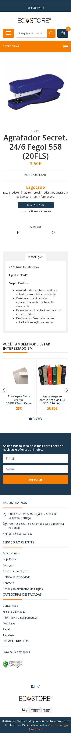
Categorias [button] (11, 46)
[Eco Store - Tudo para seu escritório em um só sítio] (34, 20)
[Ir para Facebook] (32, 686)
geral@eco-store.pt (20, 533)
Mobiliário (9, 623)
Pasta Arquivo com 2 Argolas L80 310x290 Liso (52, 399)
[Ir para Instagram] (38, 686)
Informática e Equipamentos (20, 617)
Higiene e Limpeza (14, 611)
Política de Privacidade (16, 577)
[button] (30, 419)
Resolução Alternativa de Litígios (23, 589)
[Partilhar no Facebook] (18, 232)
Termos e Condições (15, 571)
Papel (6, 629)
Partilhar (35, 227)
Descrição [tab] (35, 257)
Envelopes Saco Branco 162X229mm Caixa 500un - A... (19, 401)
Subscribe (36, 479)
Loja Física (9, 559)
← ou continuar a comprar (35, 211)
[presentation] (4, 390)
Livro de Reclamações (16, 652)
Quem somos (11, 553)
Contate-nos (35, 205)
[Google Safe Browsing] (12, 664)
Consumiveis (10, 605)
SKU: (27, 175)
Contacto (8, 583)
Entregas (8, 565)
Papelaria (8, 635)
